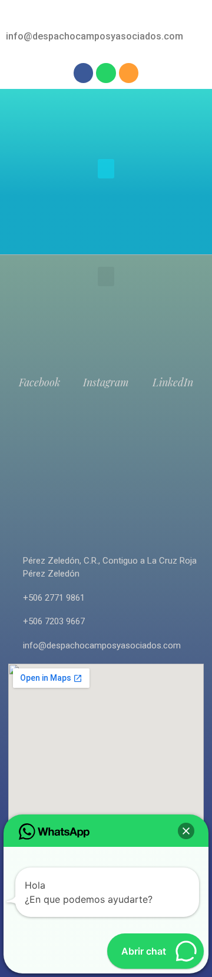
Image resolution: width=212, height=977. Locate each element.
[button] (106, 168)
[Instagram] (129, 73)
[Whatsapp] (106, 73)
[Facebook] (84, 73)
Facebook (39, 382)
